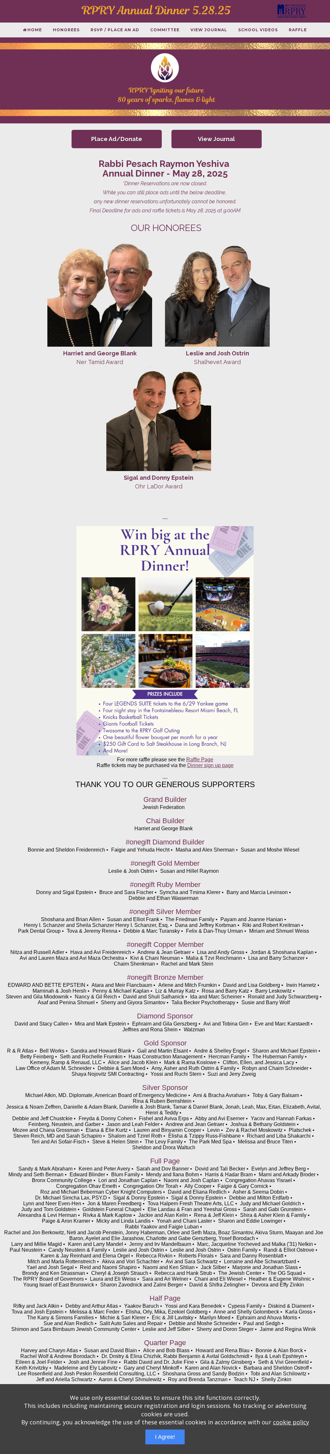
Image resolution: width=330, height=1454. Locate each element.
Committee (165, 29)
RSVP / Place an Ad (115, 29)
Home (34, 29)
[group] (165, 80)
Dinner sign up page (210, 765)
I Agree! (165, 1437)
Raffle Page (199, 759)
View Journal (208, 29)
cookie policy (291, 1422)
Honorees (66, 29)
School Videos (258, 29)
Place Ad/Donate (116, 139)
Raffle (298, 29)
